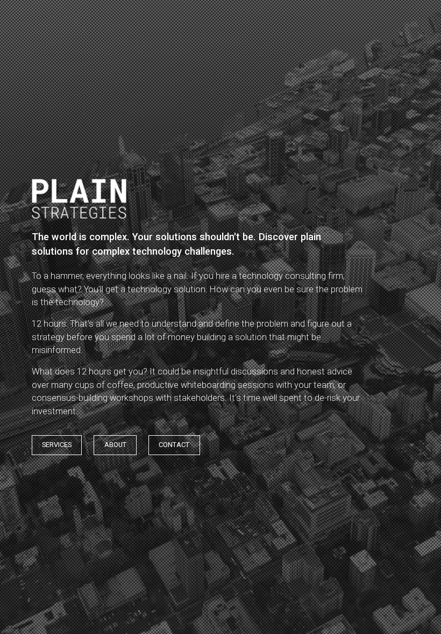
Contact (174, 445)
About (115, 445)
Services (57, 445)
